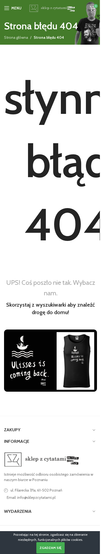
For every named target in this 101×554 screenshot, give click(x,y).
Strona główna (16, 37)
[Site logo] (51, 7)
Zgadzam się (50, 548)
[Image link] (41, 459)
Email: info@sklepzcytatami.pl (31, 497)
